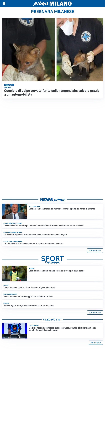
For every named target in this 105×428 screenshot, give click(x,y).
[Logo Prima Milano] (52, 3)
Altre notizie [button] (95, 250)
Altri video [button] (96, 342)
